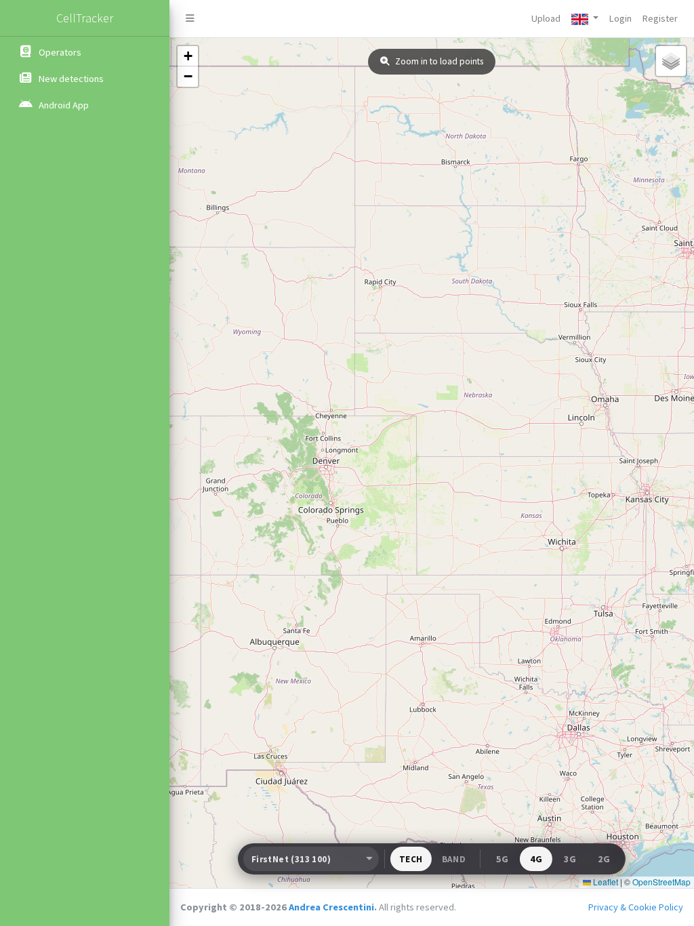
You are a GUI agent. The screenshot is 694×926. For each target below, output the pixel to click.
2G (604, 859)
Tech (411, 859)
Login (620, 18)
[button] (585, 18)
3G (570, 859)
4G (536, 859)
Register (660, 18)
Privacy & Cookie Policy (635, 907)
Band (454, 859)
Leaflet (604, 881)
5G (502, 859)
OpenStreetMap (661, 881)
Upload (545, 18)
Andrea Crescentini (331, 907)
